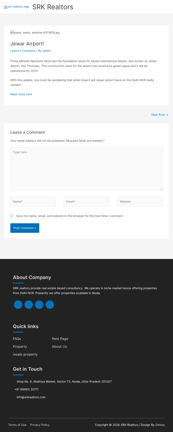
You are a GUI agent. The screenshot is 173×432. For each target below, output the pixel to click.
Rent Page (60, 339)
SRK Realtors (52, 7)
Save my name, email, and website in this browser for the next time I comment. (70, 216)
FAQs (17, 339)
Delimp (160, 425)
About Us (59, 346)
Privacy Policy (40, 425)
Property (20, 346)
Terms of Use (17, 425)
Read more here (21, 94)
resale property (25, 354)
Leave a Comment (22, 50)
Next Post (159, 114)
